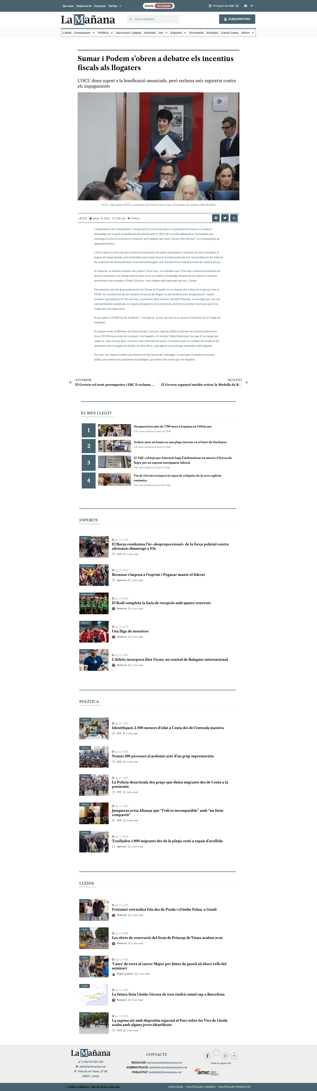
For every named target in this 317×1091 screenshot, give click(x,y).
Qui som (68, 6)
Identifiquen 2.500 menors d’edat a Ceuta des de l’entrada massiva (168, 728)
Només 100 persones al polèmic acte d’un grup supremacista (163, 756)
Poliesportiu (87, 566)
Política (103, 32)
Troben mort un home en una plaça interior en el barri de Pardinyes (180, 442)
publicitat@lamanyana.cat (165, 1072)
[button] (216, 218)
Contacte (100, 6)
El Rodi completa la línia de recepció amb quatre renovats (161, 603)
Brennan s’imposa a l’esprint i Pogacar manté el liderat (158, 575)
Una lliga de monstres (130, 631)
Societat (150, 32)
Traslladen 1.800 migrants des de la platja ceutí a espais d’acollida (167, 841)
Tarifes (112, 6)
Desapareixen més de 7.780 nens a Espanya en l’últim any (173, 426)
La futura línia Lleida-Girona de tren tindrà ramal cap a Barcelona (168, 994)
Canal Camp (229, 32)
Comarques (82, 32)
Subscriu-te (83, 6)
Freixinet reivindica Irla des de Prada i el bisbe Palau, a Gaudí (164, 910)
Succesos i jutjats (128, 32)
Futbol (84, 538)
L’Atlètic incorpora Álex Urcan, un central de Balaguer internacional (170, 660)
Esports (176, 32)
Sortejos (212, 32)
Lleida (67, 32)
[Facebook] (207, 1056)
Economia (196, 32)
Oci (160, 32)
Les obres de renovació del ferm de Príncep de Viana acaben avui (167, 938)
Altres (245, 32)
